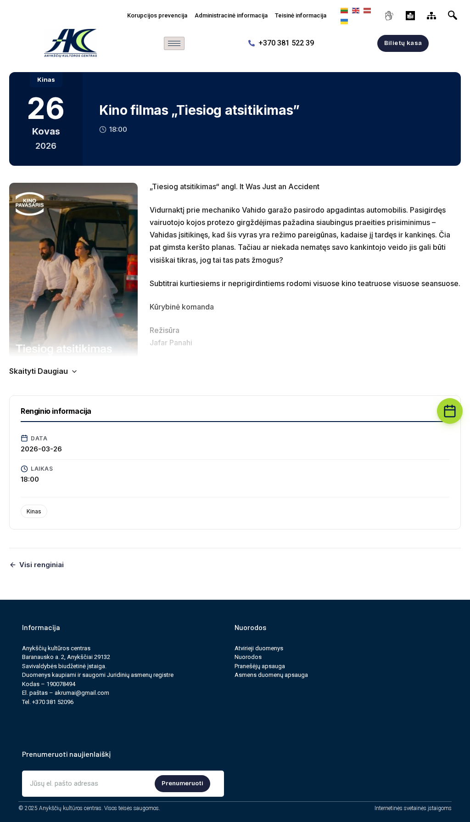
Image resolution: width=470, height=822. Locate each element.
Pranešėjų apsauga (260, 666)
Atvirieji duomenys (259, 648)
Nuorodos (248, 656)
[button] (454, 13)
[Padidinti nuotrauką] (73, 277)
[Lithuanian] (343, 10)
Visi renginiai (41, 564)
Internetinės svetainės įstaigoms (413, 808)
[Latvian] (366, 10)
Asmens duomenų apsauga (271, 674)
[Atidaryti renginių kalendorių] (450, 411)
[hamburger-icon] (174, 43)
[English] (354, 10)
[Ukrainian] (343, 21)
